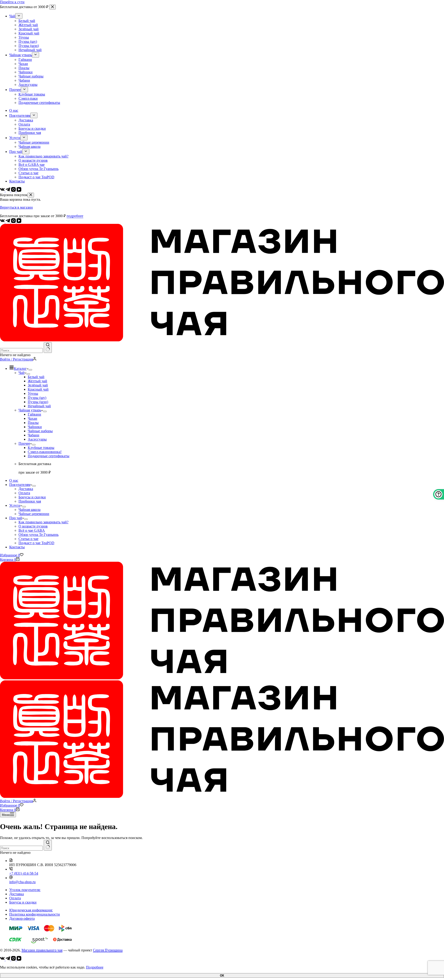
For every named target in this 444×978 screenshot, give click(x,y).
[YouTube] (19, 222)
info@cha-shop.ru (22, 882)
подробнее (75, 216)
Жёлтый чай (37, 381)
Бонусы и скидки (32, 497)
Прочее (24, 443)
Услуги (14, 505)
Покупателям (19, 485)
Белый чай (36, 377)
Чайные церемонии (33, 514)
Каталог (20, 368)
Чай (21, 373)
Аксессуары (37, 439)
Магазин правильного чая (42, 950)
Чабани (33, 435)
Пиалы (33, 423)
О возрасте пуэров (33, 526)
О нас (13, 480)
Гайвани (34, 414)
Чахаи (32, 418)
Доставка (25, 489)
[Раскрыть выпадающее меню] (30, 369)
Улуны (33, 393)
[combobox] (21, 350)
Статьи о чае (28, 539)
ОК (222, 975)
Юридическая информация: (31, 910)
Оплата (24, 493)
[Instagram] (14, 222)
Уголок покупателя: (24, 890)
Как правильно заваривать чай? (43, 522)
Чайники (35, 427)
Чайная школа (29, 510)
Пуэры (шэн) (38, 402)
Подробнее (94, 967)
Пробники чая (29, 501)
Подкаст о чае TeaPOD (36, 543)
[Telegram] (8, 222)
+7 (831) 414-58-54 (23, 873)
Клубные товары (41, 448)
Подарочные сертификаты (48, 456)
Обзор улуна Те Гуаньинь (38, 535)
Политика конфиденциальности (34, 914)
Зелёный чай (38, 385)
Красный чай (38, 389)
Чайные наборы (40, 431)
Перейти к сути (12, 2)
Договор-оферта (22, 918)
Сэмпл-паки (45, 452)
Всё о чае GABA (31, 530)
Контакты (17, 547)
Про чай (15, 518)
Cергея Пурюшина (108, 950)
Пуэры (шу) (37, 398)
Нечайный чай (39, 406)
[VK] (3, 222)
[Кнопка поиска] (48, 347)
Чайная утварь (29, 410)
